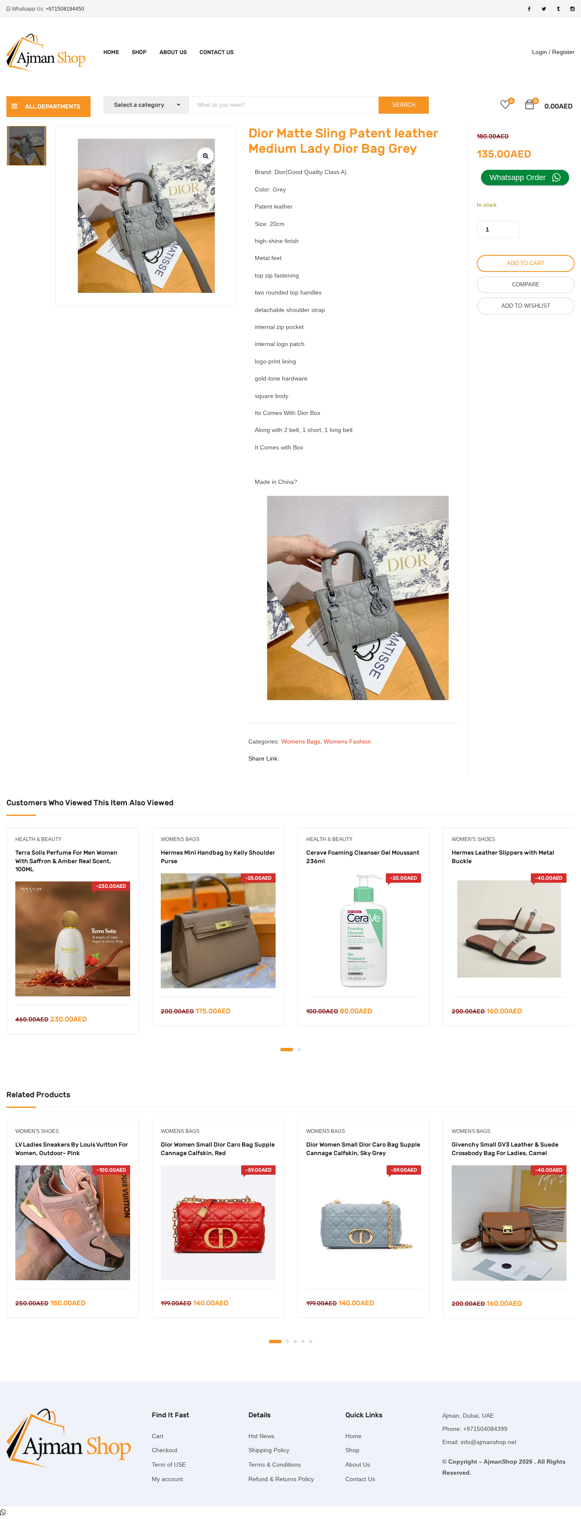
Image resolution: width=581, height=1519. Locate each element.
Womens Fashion (347, 741)
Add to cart (525, 263)
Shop (139, 52)
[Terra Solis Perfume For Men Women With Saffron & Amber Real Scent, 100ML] (72, 938)
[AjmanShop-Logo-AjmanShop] (72, 1437)
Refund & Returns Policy (281, 1479)
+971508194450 (65, 9)
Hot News (261, 1436)
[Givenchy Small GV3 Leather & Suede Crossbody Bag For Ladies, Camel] (509, 1223)
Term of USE (169, 1464)
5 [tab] (310, 1341)
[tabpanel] (72, 937)
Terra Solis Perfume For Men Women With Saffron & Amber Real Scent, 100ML (66, 861)
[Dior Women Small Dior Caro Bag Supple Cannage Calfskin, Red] (218, 1222)
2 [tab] (299, 1049)
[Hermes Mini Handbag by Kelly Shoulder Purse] (218, 930)
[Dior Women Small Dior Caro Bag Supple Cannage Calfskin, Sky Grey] (363, 1222)
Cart (157, 1436)
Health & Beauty (38, 839)
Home (111, 52)
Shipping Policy (268, 1450)
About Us (173, 52)
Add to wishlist (525, 306)
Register (563, 52)
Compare (526, 284)
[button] (529, 106)
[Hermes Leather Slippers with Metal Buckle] (509, 930)
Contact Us (216, 52)
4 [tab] (303, 1341)
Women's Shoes (473, 839)
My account (167, 1479)
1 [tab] (286, 1049)
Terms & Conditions (274, 1464)
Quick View (73, 983)
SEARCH (403, 105)
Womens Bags (300, 741)
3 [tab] (295, 1341)
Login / (541, 52)
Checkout (164, 1450)
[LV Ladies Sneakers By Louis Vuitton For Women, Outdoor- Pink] (72, 1222)
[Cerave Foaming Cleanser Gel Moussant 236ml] (363, 930)
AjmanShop (500, 1461)
